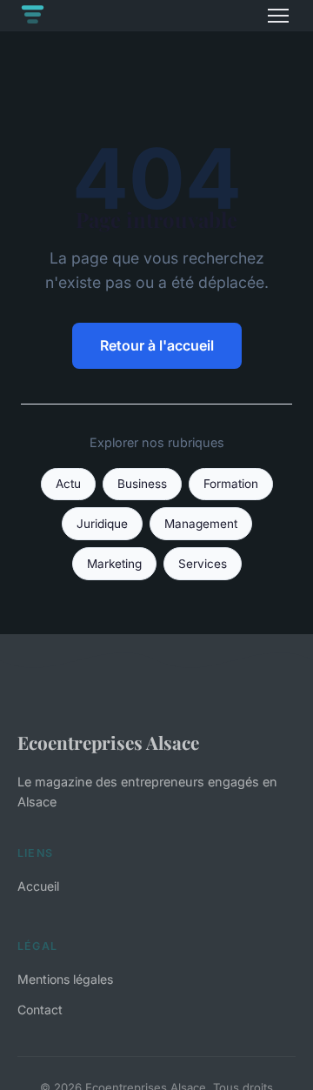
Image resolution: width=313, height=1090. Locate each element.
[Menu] (278, 16)
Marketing (114, 564)
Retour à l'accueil (157, 345)
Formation (230, 484)
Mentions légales (65, 979)
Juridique (102, 524)
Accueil (38, 886)
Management (200, 524)
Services (202, 564)
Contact (40, 1009)
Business (142, 484)
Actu (68, 484)
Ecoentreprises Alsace (108, 742)
